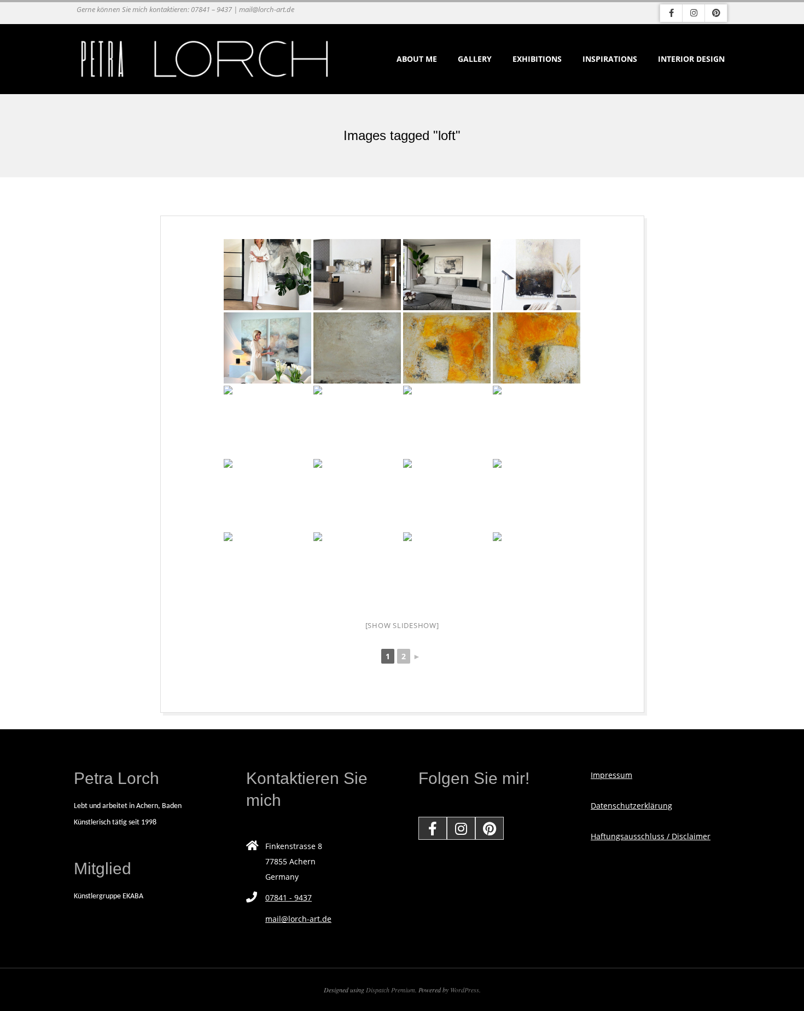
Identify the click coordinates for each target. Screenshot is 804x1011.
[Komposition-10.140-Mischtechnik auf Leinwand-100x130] (536, 348)
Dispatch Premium (390, 989)
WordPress (464, 989)
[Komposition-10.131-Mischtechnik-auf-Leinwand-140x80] (267, 567)
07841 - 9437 (288, 897)
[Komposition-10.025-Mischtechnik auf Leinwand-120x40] (536, 494)
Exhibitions (537, 59)
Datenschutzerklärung (631, 805)
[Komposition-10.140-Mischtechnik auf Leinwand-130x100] (447, 348)
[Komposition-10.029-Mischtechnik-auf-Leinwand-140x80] (447, 567)
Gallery (475, 59)
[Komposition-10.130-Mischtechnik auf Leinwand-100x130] (357, 567)
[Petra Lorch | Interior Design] (357, 274)
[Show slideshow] (402, 625)
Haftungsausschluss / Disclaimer (650, 836)
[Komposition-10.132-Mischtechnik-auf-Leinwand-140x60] (267, 494)
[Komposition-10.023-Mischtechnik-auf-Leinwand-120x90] (447, 494)
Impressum (611, 775)
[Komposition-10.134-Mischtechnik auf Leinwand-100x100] (447, 421)
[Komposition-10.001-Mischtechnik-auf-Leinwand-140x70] (357, 494)
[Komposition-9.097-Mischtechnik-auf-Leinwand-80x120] (536, 567)
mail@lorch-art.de (298, 919)
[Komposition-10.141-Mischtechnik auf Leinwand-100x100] (357, 348)
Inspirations (609, 59)
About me (417, 59)
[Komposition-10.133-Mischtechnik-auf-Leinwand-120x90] (536, 421)
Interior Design (691, 59)
